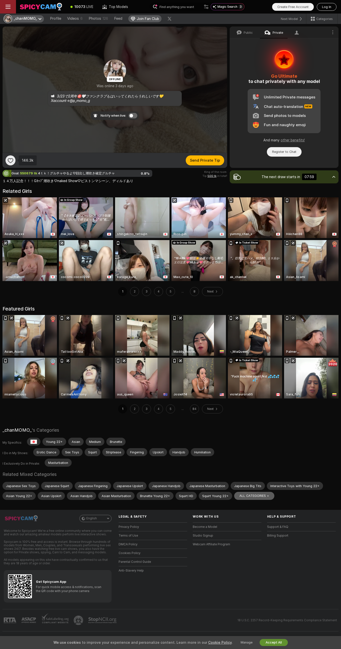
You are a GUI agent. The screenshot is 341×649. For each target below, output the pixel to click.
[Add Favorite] (10, 160)
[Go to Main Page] (41, 6)
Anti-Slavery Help (131, 570)
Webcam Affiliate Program (211, 544)
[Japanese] (33, 442)
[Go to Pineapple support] (79, 620)
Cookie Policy (220, 643)
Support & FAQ (277, 527)
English (91, 518)
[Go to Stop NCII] (103, 620)
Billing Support (277, 535)
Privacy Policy (129, 527)
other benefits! (293, 140)
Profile (55, 18)
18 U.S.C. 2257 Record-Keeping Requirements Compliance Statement (287, 620)
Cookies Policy (130, 553)
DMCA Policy (128, 544)
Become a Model (205, 527)
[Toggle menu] (8, 6)
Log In (326, 7)
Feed (118, 18)
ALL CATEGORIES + (254, 496)
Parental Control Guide (135, 562)
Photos (98, 18)
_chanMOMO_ (17, 430)
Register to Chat (284, 152)
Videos (75, 18)
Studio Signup (203, 535)
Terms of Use (128, 535)
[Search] (206, 6)
